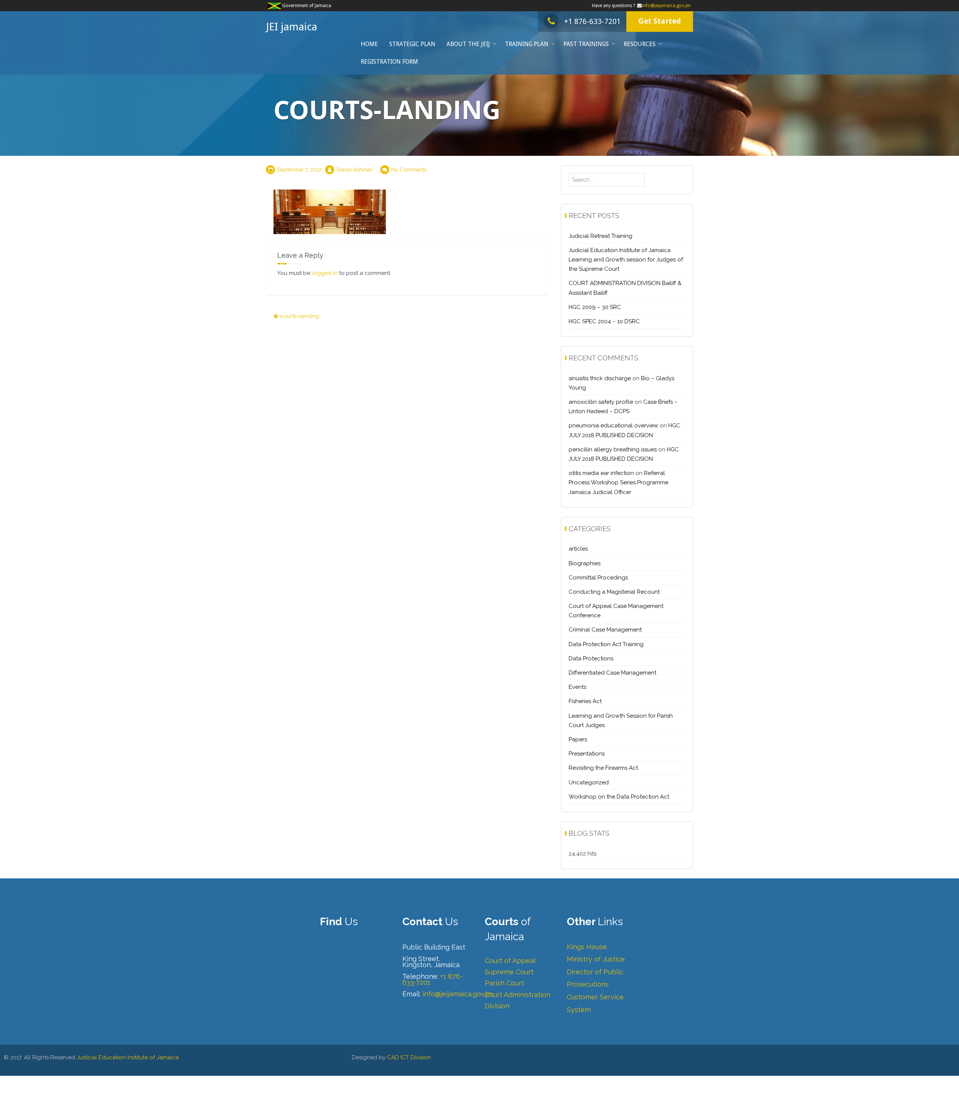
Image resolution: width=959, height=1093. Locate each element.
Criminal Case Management (605, 629)
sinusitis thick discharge (600, 378)
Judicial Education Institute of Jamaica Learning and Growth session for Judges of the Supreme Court (626, 259)
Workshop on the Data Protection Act (619, 796)
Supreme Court (509, 972)
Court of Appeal (510, 961)
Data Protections (591, 658)
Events (577, 687)
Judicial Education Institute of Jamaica (128, 1057)
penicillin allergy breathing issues (613, 449)
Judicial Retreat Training (600, 236)
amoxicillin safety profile (601, 402)
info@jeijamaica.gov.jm (666, 5)
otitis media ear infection (601, 473)
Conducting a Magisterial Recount (614, 591)
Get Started (659, 20)
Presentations (587, 753)
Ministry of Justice (596, 959)
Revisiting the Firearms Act (603, 768)
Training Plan (526, 44)
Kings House (587, 947)
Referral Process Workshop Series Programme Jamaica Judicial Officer (618, 482)
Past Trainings (586, 44)
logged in (325, 273)
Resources (640, 44)
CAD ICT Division (409, 1057)
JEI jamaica (291, 27)
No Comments (409, 170)
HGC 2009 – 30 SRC (595, 307)
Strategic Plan (412, 44)
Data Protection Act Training (606, 644)
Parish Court (504, 983)
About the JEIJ (468, 44)
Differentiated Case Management (612, 672)
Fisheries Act (585, 701)
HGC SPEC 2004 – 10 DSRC (604, 321)
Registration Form (389, 61)
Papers (578, 739)
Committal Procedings (598, 577)
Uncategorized (589, 782)
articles (578, 548)
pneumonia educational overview (613, 425)
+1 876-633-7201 (592, 21)
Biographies (584, 563)
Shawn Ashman (354, 170)
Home (369, 44)
